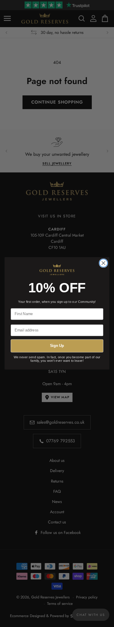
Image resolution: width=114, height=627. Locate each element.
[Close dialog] (103, 263)
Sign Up (57, 346)
